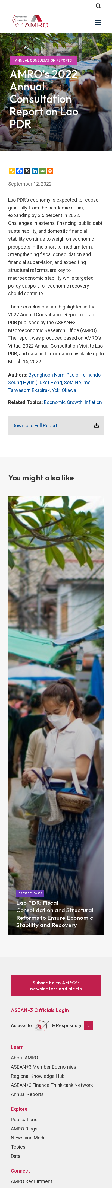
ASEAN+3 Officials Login (40, 1010)
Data (15, 1156)
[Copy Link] (12, 171)
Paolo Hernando (83, 375)
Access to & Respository (46, 1025)
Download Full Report (34, 425)
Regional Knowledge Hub (38, 1076)
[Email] (42, 171)
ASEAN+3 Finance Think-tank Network (52, 1085)
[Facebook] (19, 171)
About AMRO (24, 1057)
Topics (18, 1147)
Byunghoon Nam (46, 375)
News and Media (29, 1138)
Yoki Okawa (64, 390)
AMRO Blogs (24, 1129)
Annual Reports (27, 1094)
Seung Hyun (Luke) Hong (35, 382)
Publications (24, 1119)
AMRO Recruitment (31, 1181)
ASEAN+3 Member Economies (43, 1067)
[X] (27, 171)
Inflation (93, 402)
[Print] (50, 171)
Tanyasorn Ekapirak (29, 390)
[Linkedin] (35, 171)
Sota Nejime (77, 382)
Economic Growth (63, 402)
